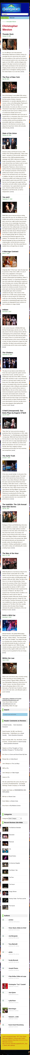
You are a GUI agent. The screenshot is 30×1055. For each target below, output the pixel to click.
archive (11, 920)
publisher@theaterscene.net (10, 700)
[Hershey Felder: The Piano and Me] (5, 901)
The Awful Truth (8, 456)
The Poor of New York (11, 77)
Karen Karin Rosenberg (16, 1025)
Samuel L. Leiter (14, 1017)
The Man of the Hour (10, 553)
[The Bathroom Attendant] (5, 830)
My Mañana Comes (15, 805)
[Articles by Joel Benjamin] (5, 939)
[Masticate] (5, 844)
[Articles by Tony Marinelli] (5, 947)
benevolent (11, 834)
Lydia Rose (12, 1000)
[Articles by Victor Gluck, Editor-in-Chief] (5, 931)
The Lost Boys (15, 763)
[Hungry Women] (5, 894)
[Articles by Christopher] (5, 988)
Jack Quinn (12, 992)
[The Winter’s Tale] (5, 873)
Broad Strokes (12, 856)
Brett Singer (12, 1008)
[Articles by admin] (5, 955)
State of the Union (9, 133)
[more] (22, 71)
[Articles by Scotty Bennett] (5, 963)
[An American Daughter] (5, 866)
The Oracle (22, 785)
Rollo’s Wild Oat (8, 615)
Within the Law (8, 658)
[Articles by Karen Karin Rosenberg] (5, 1028)
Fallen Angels (15, 772)
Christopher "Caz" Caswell (17, 984)
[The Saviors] (5, 908)
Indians (5, 310)
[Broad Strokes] (5, 859)
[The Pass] (5, 880)
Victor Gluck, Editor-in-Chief (17, 928)
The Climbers (7, 353)
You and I (6, 197)
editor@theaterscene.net (9, 704)
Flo (7, 768)
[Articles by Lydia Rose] (5, 1004)
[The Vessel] (5, 887)
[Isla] (5, 851)
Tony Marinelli (13, 944)
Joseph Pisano (13, 968)
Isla (10, 849)
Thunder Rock (8, 34)
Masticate (12, 17)
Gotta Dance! (14, 759)
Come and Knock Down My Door (18, 754)
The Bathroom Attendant (15, 827)
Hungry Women (12, 891)
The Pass (11, 877)
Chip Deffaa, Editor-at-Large (17, 976)
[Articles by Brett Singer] (5, 1012)
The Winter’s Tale (13, 870)
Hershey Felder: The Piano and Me (17, 898)
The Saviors (12, 905)
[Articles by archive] (5, 923)
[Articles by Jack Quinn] (5, 996)
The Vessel (11, 884)
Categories (5, 818)
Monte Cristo (12, 796)
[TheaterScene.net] (15, 8)
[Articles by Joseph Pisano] (5, 971)
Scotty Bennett (13, 960)
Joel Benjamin (13, 936)
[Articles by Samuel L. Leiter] (5, 1020)
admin (10, 952)
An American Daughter (14, 863)
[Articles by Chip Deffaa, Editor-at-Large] (5, 980)
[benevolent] (5, 837)
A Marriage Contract (10, 251)
